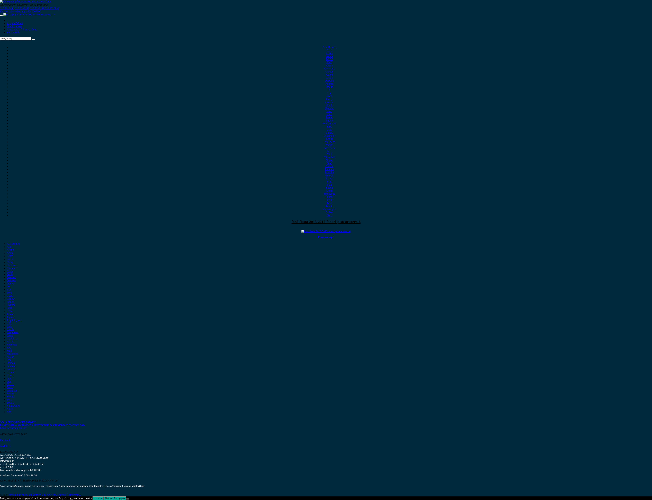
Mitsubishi (329, 157)
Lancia (329, 132)
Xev (329, 215)
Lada (329, 129)
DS (329, 89)
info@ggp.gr (7, 460)
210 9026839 (52, 8)
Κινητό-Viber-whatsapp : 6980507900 (20, 11)
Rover (329, 178)
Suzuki (329, 199)
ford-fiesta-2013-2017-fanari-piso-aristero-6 (326, 222)
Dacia (329, 77)
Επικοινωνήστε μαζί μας (13, 427)
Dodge (329, 86)
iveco (329, 114)
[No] (127, 498)
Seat (329, 184)
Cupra (329, 74)
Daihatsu (329, 83)
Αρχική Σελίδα (15, 23)
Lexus (329, 138)
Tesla (329, 203)
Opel (329, 163)
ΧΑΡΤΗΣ (5, 445)
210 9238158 (37, 8)
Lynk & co (329, 141)
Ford (329, 96)
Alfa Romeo (329, 47)
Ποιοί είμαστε (14, 26)
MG (329, 151)
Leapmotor (329, 135)
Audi (329, 50)
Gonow (329, 102)
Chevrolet (329, 68)
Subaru (329, 196)
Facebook (5, 440)
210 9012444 (7, 8)
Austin (329, 53)
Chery (329, 65)
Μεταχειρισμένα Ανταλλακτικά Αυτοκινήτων (56, 494)
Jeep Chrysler (329, 123)
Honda (329, 105)
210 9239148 (22, 8)
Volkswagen (329, 209)
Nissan (329, 160)
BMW (329, 59)
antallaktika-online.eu (20, 494)
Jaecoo (329, 117)
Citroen (329, 71)
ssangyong (329, 193)
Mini (329, 154)
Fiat (329, 93)
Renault (329, 175)
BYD (329, 62)
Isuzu (329, 111)
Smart (329, 190)
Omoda (329, 166)
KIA (329, 126)
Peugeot (329, 169)
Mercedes (329, 148)
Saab (329, 181)
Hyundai (329, 108)
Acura (329, 56)
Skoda (329, 187)
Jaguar (329, 120)
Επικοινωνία (13, 32)
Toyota (329, 206)
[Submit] (33, 39)
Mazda (329, 144)
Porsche (329, 172)
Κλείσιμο (98, 498)
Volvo (329, 212)
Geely (329, 99)
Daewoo (329, 80)
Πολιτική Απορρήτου (115, 498)
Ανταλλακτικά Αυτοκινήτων (22, 29)
